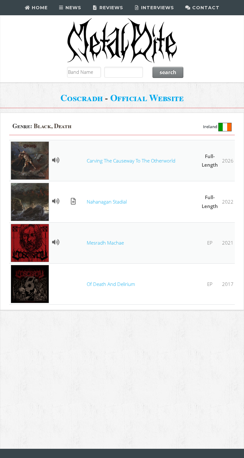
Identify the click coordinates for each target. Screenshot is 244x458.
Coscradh (81, 97)
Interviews (156, 7)
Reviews (110, 7)
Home (39, 7)
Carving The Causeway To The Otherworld (131, 160)
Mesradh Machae (105, 242)
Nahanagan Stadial (107, 201)
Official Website (147, 97)
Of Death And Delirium (111, 284)
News (72, 7)
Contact (205, 7)
